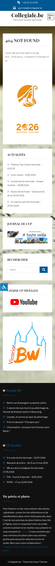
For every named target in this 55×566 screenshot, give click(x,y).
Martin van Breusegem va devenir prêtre (26, 402)
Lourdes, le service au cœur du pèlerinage (27, 416)
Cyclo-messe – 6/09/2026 (23, 174)
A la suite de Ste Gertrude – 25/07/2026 (26, 457)
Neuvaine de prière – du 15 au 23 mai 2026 (27, 462)
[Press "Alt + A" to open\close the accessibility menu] (4, 287)
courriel (25, 531)
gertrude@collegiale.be (30, 8)
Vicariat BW (14, 390)
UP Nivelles (13, 445)
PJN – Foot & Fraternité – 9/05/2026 (24, 477)
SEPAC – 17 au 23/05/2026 (19, 482)
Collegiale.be (27, 15)
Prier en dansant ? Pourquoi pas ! (23, 422)
